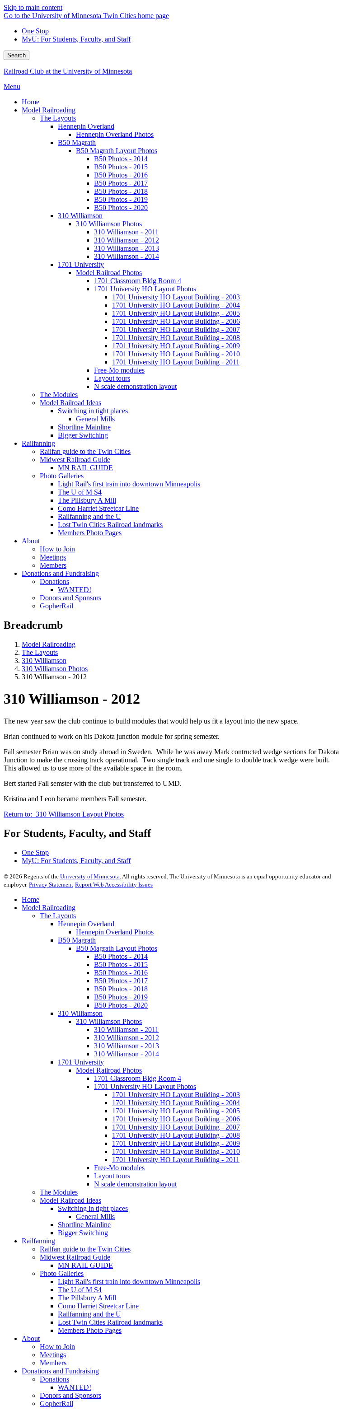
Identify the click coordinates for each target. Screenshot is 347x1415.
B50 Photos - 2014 (121, 956)
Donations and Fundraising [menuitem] (60, 573)
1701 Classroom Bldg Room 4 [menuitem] (137, 281)
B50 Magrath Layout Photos (116, 948)
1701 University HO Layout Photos (145, 1086)
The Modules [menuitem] (59, 394)
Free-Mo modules (119, 1168)
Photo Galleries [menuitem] (62, 476)
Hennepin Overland (86, 924)
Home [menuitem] (30, 102)
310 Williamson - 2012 (126, 1037)
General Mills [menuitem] (95, 419)
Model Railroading (48, 644)
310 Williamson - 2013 (126, 1046)
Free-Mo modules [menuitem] (119, 370)
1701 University (81, 1062)
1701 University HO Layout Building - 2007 (176, 1127)
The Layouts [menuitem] (58, 118)
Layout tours (112, 1176)
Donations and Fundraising (60, 1371)
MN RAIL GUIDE (85, 1265)
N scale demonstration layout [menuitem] (135, 386)
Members (53, 1363)
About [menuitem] (31, 541)
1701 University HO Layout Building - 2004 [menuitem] (176, 305)
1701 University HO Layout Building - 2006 (176, 1119)
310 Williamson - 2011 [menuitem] (126, 232)
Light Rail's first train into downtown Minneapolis (129, 1281)
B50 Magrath (77, 940)
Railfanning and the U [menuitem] (89, 516)
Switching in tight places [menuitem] (93, 411)
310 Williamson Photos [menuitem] (109, 224)
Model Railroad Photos (109, 1070)
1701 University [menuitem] (81, 264)
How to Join (57, 1346)
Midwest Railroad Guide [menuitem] (75, 459)
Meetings (53, 1355)
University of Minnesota (90, 876)
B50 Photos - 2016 (121, 972)
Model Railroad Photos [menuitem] (109, 272)
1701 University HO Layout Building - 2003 (176, 1094)
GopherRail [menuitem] (56, 606)
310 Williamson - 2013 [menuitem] (126, 248)
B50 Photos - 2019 (121, 997)
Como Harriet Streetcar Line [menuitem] (98, 508)
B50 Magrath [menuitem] (77, 142)
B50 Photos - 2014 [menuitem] (121, 159)
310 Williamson (44, 660)
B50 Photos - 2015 (121, 964)
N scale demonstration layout (135, 1184)
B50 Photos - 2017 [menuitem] (121, 183)
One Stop (35, 31)
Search (16, 55)
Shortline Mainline (84, 1224)
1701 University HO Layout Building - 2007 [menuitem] (176, 329)
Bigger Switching (83, 1233)
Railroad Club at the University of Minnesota (68, 71)
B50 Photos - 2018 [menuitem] (121, 191)
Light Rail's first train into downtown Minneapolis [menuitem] (129, 484)
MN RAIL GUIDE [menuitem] (85, 468)
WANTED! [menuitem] (74, 589)
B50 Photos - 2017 (121, 981)
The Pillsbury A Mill (87, 1298)
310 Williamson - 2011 (126, 1029)
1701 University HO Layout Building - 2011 (175, 1159)
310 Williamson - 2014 (126, 1054)
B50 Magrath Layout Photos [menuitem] (116, 150)
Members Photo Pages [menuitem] (90, 533)
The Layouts (40, 652)
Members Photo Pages (90, 1330)
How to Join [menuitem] (57, 549)
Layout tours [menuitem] (112, 378)
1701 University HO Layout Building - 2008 (176, 1135)
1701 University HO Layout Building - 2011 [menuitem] (175, 362)
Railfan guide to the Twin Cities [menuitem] (85, 451)
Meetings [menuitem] (53, 557)
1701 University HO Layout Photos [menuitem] (145, 289)
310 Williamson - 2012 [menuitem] (126, 240)
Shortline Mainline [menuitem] (84, 427)
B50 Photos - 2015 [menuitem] (121, 167)
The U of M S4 (80, 1290)
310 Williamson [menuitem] (80, 215)
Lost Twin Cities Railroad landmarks (110, 1322)
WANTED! (74, 1387)
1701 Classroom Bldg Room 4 (137, 1078)
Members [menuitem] (53, 565)
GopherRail (56, 1403)
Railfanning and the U (89, 1314)
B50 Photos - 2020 (121, 1005)
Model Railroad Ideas (70, 1200)
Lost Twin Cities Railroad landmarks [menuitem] (110, 524)
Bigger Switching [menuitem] (83, 435)
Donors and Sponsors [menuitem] (70, 598)
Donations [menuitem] (54, 581)
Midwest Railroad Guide (75, 1257)
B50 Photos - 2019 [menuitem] (121, 199)
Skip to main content (33, 7)
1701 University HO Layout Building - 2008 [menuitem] (176, 337)
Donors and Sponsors (70, 1395)
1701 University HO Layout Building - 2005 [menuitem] (176, 313)
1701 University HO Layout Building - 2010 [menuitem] (176, 354)
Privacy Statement (51, 884)
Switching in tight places (93, 1208)
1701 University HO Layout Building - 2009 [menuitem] (176, 346)
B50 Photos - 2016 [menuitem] (121, 175)
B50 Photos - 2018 (121, 989)
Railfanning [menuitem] (38, 443)
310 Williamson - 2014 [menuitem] (126, 256)
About (31, 1338)
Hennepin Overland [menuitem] (86, 126)
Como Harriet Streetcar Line (98, 1306)
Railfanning (38, 1241)
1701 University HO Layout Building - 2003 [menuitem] (176, 297)
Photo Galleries (62, 1273)
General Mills (95, 1216)
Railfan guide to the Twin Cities (85, 1249)
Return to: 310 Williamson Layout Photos (64, 814)
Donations (54, 1379)
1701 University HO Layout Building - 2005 (176, 1111)
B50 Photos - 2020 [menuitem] (121, 207)
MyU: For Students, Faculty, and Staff (76, 39)
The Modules (59, 1192)
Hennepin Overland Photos (115, 932)
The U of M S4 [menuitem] (80, 492)
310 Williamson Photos (55, 668)
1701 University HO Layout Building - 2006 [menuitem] (176, 321)
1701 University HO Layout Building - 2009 (176, 1143)
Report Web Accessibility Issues (114, 884)
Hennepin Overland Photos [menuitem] (115, 134)
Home (30, 899)
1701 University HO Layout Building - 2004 (176, 1103)
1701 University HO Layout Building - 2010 (176, 1151)
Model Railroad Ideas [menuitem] (70, 402)
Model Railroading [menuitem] (48, 110)
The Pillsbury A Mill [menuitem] (87, 500)
